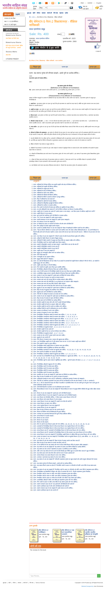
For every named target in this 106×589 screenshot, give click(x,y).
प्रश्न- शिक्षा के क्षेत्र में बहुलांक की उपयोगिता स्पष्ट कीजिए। (48, 290)
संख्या (59, 34)
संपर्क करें (49, 13)
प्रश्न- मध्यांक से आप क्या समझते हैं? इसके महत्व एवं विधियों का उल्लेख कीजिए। (53, 296)
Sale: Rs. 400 (39, 34)
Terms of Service (40, 582)
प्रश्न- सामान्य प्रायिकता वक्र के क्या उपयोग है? (45, 490)
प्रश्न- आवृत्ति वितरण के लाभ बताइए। (43, 213)
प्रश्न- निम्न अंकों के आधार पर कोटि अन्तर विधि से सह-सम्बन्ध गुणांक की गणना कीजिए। (55, 482)
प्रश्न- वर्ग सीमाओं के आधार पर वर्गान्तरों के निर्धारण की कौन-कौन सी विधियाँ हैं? (53, 224)
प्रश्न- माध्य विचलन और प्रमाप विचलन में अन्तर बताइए (47, 399)
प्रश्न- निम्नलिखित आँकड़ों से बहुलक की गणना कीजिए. (47, 364)
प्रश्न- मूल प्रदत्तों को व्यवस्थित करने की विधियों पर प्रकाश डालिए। (50, 215)
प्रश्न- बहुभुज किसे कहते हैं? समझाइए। (43, 259)
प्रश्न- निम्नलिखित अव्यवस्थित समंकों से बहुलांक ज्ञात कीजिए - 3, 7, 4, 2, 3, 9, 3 (54, 354)
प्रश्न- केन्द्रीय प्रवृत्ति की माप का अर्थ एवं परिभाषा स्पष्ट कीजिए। (49, 331)
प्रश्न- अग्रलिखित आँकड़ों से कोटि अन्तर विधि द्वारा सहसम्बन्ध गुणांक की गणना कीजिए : (55, 480)
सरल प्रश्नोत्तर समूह (37, 29)
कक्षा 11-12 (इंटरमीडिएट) (11, 21)
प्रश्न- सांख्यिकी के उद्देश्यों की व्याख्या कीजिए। (45, 201)
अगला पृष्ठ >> (94, 66)
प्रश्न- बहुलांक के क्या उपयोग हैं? (41, 337)
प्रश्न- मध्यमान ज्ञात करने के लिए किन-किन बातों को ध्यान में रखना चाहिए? (52, 285)
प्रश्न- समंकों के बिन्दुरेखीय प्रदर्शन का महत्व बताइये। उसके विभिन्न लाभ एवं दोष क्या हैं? (56, 244)
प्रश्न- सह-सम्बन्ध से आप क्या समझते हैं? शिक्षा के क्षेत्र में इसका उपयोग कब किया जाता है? (56, 440)
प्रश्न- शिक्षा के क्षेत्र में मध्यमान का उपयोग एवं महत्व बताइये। (48, 277)
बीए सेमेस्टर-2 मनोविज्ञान (43, 531)
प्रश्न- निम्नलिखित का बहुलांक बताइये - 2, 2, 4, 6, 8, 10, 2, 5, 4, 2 (52, 327)
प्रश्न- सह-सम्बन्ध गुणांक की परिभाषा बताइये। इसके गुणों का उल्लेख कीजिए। (53, 463)
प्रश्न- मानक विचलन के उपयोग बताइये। (43, 416)
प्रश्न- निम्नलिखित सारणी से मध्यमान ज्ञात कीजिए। (46, 372)
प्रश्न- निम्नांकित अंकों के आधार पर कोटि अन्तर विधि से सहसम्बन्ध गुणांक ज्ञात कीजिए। (55, 475)
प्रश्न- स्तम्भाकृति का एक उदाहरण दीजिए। (44, 257)
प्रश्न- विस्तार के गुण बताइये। (41, 420)
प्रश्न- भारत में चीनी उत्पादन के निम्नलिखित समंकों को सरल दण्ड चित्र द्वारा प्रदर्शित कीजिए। (57, 271)
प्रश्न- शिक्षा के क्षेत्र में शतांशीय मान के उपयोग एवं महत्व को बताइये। (50, 376)
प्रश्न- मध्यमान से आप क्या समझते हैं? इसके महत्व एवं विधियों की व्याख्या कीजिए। (54, 275)
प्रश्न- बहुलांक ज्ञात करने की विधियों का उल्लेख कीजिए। (47, 292)
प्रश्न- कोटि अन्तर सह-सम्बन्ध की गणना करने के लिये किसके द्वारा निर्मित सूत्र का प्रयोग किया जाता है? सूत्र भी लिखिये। (64, 451)
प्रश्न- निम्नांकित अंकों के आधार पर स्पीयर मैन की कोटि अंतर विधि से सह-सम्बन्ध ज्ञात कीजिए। (57, 478)
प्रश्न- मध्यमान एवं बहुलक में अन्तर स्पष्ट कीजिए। (46, 312)
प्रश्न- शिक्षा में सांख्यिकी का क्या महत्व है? (44, 199)
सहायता (61, 13)
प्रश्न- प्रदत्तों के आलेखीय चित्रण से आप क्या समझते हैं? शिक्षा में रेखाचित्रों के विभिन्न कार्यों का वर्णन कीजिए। (61, 228)
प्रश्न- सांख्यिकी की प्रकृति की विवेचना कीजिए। (45, 186)
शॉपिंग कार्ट (101, 7)
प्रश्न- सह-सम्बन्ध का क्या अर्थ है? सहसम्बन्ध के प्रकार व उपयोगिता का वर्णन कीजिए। (55, 449)
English (98, 3)
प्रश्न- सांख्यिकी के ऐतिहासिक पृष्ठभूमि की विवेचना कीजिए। (48, 203)
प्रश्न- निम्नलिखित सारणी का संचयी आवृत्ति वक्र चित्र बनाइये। (49, 242)
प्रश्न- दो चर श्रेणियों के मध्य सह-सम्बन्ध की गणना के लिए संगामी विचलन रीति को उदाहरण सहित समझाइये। (60, 445)
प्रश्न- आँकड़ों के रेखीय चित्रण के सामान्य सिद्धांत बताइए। (48, 238)
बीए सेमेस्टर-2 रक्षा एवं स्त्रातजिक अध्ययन (68, 532)
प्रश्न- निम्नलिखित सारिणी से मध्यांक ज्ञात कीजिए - (46, 370)
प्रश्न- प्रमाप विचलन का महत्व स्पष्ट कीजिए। (45, 403)
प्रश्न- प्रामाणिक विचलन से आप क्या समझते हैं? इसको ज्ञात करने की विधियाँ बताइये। (55, 395)
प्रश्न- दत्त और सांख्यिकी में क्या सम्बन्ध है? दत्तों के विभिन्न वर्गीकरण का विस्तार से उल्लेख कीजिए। (58, 209)
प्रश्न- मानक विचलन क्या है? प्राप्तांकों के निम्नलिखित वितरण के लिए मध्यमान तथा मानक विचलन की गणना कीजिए (62, 432)
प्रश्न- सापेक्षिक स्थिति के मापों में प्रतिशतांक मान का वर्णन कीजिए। (50, 308)
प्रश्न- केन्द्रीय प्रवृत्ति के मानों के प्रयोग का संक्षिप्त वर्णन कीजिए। (50, 306)
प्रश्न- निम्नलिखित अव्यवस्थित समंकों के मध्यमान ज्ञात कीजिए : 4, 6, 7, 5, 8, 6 (54, 321)
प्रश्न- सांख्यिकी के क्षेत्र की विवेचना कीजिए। (45, 190)
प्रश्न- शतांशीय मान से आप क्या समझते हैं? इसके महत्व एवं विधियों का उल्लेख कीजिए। (55, 374)
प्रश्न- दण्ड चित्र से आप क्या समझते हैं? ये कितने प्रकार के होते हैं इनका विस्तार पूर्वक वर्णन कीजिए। (59, 236)
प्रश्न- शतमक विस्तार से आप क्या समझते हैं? (44, 407)
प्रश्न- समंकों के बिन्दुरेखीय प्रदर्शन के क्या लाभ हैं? (46, 246)
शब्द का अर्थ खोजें (85, 7)
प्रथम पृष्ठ (65, 66)
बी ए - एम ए (32, 17)
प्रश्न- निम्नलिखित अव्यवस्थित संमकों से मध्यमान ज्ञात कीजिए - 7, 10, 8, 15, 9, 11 (55, 316)
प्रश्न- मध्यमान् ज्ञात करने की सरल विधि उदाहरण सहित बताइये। (49, 283)
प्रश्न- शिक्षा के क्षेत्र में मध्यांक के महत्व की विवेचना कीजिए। (48, 298)
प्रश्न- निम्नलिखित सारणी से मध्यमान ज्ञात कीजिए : (46, 368)
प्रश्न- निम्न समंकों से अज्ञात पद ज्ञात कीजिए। (45, 343)
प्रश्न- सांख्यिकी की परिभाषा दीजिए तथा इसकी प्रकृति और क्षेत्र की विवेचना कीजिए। (55, 184)
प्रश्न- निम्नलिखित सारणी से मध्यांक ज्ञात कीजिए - (46, 366)
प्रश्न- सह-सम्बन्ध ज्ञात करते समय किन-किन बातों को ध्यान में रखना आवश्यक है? (54, 453)
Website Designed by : (87, 586)
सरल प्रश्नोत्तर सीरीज (42, 38)
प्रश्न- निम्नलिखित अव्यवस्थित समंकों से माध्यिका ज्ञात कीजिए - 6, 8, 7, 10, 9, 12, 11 (56, 323)
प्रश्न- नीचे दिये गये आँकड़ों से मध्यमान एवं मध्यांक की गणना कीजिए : (50, 294)
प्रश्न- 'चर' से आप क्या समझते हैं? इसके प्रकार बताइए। (48, 217)
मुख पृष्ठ (29, 13)
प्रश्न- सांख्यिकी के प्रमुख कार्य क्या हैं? (43, 188)
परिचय (38, 13)
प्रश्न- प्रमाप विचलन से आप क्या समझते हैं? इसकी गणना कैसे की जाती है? (52, 401)
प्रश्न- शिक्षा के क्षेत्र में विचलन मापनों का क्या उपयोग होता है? (49, 409)
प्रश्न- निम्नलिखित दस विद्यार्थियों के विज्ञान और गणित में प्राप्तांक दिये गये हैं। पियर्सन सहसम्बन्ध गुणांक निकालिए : (62, 471)
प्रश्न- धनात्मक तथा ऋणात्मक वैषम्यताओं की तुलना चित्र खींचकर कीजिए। (52, 414)
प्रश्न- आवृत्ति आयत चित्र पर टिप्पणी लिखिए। (45, 265)
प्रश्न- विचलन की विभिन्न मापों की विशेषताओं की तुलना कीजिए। (49, 411)
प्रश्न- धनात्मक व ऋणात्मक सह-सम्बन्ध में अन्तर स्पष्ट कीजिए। (49, 457)
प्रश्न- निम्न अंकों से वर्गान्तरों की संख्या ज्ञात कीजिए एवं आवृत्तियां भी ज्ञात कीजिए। (53, 207)
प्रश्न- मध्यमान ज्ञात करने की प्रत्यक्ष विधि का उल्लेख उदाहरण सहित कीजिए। (53, 279)
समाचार (44, 13)
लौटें (33, 53)
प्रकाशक (90, 3)
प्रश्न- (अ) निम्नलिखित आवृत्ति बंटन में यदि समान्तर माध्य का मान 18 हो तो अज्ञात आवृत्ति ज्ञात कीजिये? (59, 341)
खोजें (34, 13)
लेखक (82, 3)
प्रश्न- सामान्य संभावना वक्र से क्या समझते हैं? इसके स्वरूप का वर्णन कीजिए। (53, 488)
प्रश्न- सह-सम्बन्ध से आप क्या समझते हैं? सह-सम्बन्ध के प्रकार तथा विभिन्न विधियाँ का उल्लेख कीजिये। (59, 447)
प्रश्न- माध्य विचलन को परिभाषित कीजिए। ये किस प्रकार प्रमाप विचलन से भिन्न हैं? (54, 397)
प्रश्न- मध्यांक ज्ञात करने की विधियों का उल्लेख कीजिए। (47, 300)
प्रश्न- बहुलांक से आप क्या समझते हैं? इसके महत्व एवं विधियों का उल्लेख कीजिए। (54, 288)
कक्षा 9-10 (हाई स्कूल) (10, 24)
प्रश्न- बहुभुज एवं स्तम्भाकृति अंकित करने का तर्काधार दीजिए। (49, 252)
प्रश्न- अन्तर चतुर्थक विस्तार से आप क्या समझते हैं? (46, 405)
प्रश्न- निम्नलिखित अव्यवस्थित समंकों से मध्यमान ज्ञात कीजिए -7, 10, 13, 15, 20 (54, 314)
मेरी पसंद (55, 13)
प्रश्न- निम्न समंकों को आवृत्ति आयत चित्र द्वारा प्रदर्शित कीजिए (49, 267)
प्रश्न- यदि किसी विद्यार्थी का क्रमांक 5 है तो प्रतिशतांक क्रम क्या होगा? (51, 387)
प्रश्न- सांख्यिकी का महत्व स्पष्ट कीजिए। (43, 193)
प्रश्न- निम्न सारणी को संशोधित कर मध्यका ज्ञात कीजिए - (47, 352)
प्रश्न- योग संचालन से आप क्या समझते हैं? (44, 221)
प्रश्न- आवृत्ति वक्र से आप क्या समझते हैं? (44, 250)
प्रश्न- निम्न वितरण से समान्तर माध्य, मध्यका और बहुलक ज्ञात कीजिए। (51, 339)
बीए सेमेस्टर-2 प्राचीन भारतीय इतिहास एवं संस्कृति (91, 532)
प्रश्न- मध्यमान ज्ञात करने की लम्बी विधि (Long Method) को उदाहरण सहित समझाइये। (56, 281)
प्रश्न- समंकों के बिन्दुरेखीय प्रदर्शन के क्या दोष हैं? (46, 248)
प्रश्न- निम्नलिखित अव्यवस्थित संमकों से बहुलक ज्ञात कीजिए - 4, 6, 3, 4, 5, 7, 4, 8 (55, 319)
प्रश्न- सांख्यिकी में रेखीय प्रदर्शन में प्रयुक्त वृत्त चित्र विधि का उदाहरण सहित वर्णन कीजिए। (56, 240)
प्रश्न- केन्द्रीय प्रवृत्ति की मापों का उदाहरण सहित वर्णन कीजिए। (49, 304)
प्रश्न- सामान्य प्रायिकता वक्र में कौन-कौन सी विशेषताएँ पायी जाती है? (51, 486)
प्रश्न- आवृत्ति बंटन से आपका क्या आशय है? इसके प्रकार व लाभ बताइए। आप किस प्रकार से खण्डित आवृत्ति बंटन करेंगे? (64, 211)
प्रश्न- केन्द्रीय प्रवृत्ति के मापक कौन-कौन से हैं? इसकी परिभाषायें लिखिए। (52, 302)
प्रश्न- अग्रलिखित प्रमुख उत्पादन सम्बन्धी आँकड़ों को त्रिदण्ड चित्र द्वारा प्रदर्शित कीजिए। (56, 273)
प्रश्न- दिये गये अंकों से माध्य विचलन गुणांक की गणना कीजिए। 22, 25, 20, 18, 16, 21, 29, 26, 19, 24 (61, 424)
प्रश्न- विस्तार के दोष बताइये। (41, 422)
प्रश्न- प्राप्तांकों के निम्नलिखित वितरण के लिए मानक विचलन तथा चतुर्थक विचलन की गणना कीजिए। (59, 426)
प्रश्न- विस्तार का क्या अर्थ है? (41, 418)
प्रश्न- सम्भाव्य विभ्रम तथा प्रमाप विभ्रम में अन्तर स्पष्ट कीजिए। (49, 455)
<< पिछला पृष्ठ (35, 66)
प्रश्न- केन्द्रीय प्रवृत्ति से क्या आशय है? (43, 329)
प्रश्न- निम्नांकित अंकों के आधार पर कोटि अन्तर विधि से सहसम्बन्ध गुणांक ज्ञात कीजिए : (55, 473)
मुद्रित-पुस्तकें (7, 14)
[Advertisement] (65, 506)
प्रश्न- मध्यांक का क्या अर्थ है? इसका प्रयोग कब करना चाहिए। (49, 335)
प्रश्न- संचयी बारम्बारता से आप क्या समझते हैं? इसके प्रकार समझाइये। (51, 219)
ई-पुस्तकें (18, 14)
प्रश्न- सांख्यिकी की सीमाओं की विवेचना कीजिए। (45, 195)
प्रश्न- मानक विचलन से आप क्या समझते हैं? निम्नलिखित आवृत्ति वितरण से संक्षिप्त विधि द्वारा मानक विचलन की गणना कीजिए (64, 434)
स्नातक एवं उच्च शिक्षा (9, 18)
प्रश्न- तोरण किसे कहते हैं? (40, 255)
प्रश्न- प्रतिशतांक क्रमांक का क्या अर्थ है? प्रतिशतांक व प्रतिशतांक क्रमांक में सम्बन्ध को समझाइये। (59, 378)
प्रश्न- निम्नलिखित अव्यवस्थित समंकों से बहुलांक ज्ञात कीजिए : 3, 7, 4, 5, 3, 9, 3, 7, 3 (56, 325)
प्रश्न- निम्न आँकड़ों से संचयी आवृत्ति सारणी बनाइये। (46, 226)
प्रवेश (66, 13)
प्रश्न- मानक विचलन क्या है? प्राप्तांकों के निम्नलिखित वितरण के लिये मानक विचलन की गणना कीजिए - (59, 430)
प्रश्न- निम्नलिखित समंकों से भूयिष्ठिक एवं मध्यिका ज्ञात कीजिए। (49, 347)
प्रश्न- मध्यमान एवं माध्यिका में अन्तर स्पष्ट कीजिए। (46, 310)
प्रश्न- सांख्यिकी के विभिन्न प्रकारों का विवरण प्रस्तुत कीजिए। (49, 197)
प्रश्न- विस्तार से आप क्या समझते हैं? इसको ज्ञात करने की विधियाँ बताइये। (52, 393)
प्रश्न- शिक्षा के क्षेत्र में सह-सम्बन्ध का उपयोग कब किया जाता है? (49, 442)
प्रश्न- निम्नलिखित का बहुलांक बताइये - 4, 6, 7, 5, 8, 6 (48, 333)
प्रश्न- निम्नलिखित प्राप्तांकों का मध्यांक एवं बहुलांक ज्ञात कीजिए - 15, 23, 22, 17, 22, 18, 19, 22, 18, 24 (62, 350)
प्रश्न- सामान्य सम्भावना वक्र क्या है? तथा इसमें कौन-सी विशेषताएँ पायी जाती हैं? (53, 484)
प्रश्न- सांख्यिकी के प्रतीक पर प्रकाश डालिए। (45, 205)
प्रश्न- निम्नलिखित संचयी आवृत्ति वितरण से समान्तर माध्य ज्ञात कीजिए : (51, 345)
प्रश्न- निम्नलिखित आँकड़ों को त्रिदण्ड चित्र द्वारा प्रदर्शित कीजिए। (50, 269)
